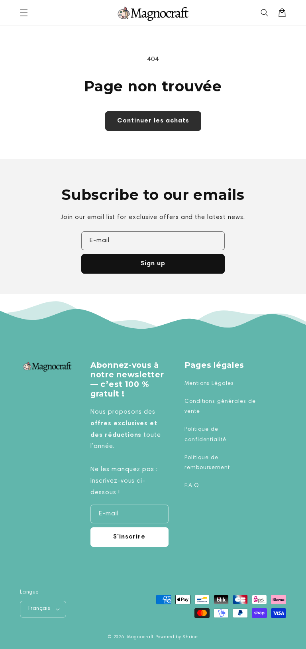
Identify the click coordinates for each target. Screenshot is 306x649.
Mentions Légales (209, 384)
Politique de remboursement (207, 463)
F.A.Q (191, 486)
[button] (24, 13)
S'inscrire (129, 537)
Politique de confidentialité (205, 434)
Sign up (153, 263)
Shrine (190, 637)
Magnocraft (140, 637)
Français (39, 609)
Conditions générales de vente (220, 406)
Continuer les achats (153, 121)
